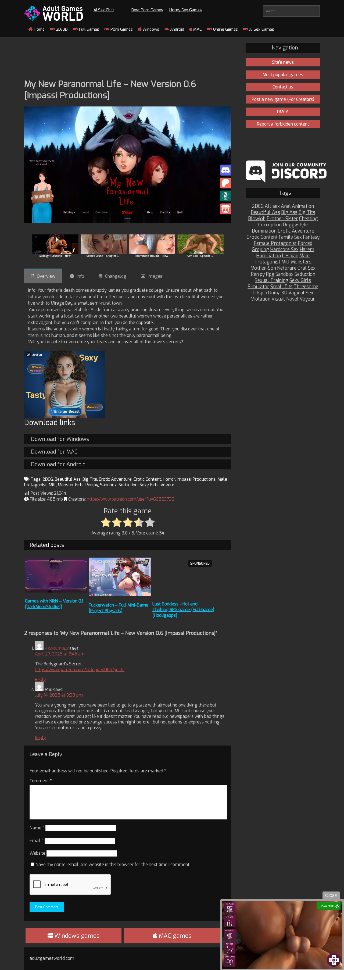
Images (155, 276)
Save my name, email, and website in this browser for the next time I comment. (113, 864)
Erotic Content (147, 479)
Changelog (115, 276)
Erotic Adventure (115, 479)
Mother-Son (263, 268)
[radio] (106, 522)
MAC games (174, 936)
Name (37, 828)
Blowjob (257, 219)
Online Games (225, 29)
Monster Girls (71, 485)
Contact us (283, 87)
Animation (303, 206)
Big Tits (90, 479)
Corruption (270, 225)
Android (176, 29)
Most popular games (283, 74)
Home (39, 29)
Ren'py (91, 485)
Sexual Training (271, 280)
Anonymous (56, 648)
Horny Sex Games (185, 10)
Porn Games (121, 29)
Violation (260, 299)
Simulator (258, 287)
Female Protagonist (275, 243)
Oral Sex (307, 268)
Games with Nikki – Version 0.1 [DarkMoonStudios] (54, 603)
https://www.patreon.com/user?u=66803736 (130, 499)
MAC (197, 29)
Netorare (286, 268)
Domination (264, 231)
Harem (307, 250)
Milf (52, 485)
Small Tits (281, 287)
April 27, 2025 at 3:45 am (60, 654)
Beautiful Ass (68, 479)
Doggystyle (295, 225)
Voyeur (167, 485)
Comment (41, 781)
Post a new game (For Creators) (283, 99)
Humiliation (268, 256)
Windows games (76, 936)
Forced (305, 243)
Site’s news (283, 62)
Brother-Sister (282, 219)
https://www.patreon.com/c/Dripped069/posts (79, 669)
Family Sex (290, 237)
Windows (150, 29)
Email (37, 840)
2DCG (47, 479)
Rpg (270, 274)
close (331, 896)
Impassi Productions (196, 479)
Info (80, 276)
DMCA (283, 112)
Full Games (88, 29)
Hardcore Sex (284, 250)
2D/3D (61, 29)
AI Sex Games (261, 29)
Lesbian (290, 256)
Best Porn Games (147, 10)
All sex (272, 206)
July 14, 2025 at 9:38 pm (59, 695)
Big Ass (289, 212)
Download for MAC (54, 451)
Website (37, 853)
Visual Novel (285, 299)
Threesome (306, 287)
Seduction (128, 485)
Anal (286, 206)
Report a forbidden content (283, 124)
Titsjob (259, 293)
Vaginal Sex (300, 293)
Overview (46, 276)
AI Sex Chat (104, 10)
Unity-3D (277, 293)
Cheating (308, 219)
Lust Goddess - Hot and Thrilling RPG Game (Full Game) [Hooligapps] (183, 609)
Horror (169, 479)
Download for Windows (60, 439)
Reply (40, 679)
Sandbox (108, 485)
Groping (260, 250)
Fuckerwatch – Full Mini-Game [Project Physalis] (118, 608)
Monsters (301, 262)
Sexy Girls (149, 485)
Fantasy (311, 237)
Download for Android (58, 464)
